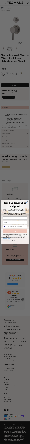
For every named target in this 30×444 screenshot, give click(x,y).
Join (15, 231)
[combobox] (5, 226)
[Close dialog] (27, 202)
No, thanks (15, 241)
